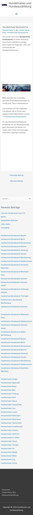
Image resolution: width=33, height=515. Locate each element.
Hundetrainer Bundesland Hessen (13, 357)
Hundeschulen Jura (8, 408)
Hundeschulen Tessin (9, 441)
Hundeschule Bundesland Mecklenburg (16, 257)
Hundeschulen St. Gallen (10, 438)
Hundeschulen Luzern (9, 412)
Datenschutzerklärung (10, 495)
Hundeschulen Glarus (9, 401)
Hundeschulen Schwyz (9, 430)
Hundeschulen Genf (8, 397)
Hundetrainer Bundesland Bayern (13, 339)
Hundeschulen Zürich (9, 463)
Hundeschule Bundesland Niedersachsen (16, 261)
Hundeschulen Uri (7, 448)
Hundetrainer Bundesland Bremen (13, 350)
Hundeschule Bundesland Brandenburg (16, 243)
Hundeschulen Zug (8, 459)
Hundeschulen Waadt (9, 452)
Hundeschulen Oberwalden (11, 423)
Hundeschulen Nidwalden (10, 416)
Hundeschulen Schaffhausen (12, 427)
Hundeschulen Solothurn (10, 434)
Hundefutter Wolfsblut (9, 220)
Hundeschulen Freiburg (10, 394)
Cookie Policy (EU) (9, 492)
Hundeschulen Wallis (9, 456)
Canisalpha (5, 228)
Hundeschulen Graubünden (11, 405)
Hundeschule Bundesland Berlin (13, 239)
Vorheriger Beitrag (16, 175)
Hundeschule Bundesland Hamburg (14, 250)
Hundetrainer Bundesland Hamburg (14, 353)
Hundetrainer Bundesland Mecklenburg (16, 361)
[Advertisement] (16, 68)
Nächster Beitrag (16, 181)
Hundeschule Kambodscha (17, 33)
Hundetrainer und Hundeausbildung (20, 5)
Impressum (6, 490)
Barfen (3, 217)
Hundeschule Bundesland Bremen (13, 246)
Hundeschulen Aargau (9, 379)
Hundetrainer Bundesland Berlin (13, 342)
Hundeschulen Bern (8, 390)
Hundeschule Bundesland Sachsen (14, 279)
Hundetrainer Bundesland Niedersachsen (16, 321)
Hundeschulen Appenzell (10, 383)
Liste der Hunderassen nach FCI (13, 213)
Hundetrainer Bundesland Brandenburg (16, 346)
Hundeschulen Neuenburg (11, 419)
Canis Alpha (5, 224)
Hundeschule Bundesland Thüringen (14, 296)
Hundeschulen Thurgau (10, 445)
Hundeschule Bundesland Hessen (13, 254)
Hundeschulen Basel (8, 386)
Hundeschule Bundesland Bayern (13, 236)
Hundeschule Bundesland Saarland (14, 307)
